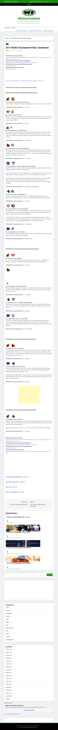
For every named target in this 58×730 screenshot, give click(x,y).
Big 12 (7, 81)
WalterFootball (29, 18)
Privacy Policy (33, 727)
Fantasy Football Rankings (14, 477)
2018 (7, 672)
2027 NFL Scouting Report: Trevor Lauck (18, 532)
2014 (7, 684)
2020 (7, 667)
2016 (7, 678)
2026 (7, 649)
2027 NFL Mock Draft (21, 30)
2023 (7, 658)
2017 (7, 675)
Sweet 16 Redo (10, 57)
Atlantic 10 (12, 69)
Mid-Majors (24, 81)
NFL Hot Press (9, 628)
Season (8, 636)
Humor (8, 616)
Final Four (37, 57)
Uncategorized (9, 639)
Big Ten (17, 81)
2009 (7, 699)
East (16, 57)
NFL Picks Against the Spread (34, 30)
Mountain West (32, 81)
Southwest (24, 57)
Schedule (34, 62)
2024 (7, 655)
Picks (7, 633)
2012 (7, 690)
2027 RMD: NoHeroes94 (11, 714)
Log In (29, 4)
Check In (14, 28)
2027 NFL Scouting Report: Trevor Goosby (18, 563)
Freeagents (9, 613)
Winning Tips (44, 57)
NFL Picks (9, 487)
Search (50, 574)
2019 (7, 669)
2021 (7, 664)
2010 (7, 696)
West (19, 57)
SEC (42, 81)
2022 (7, 661)
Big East (12, 81)
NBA (7, 622)
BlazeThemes (26, 727)
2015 (7, 681)
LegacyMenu (7, 27)
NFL (7, 44)
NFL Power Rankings (12, 492)
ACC (7, 69)
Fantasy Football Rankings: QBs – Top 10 (18, 517)
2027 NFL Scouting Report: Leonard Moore (19, 547)
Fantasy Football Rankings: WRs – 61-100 (38, 1)
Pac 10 (38, 81)
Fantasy (8, 610)
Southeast (31, 57)
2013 (7, 687)
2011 (7, 693)
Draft (7, 607)
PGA (7, 631)
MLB (7, 619)
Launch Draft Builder (29, 710)
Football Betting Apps (48, 30)
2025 (7, 652)
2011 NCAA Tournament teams (25, 427)
